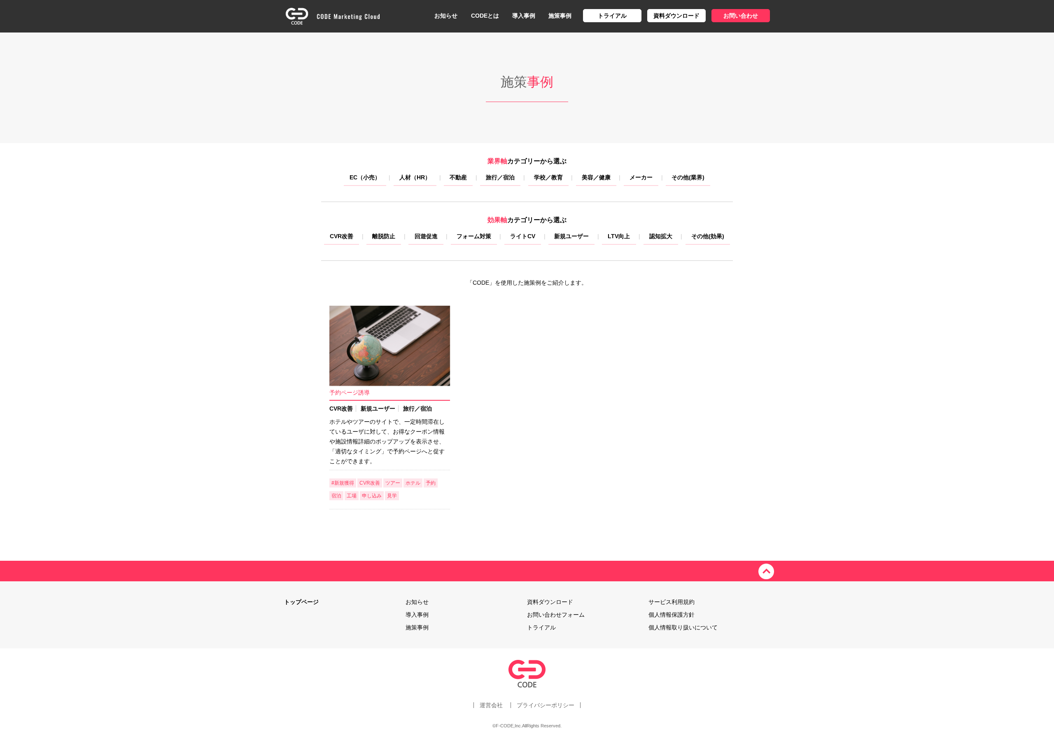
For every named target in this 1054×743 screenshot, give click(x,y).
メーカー (641, 177)
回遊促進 (426, 236)
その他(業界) (688, 177)
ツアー (392, 483)
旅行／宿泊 (500, 177)
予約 (431, 483)
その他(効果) (707, 236)
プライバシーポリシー (545, 705)
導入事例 (523, 15)
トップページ (301, 602)
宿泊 (336, 496)
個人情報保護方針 (671, 614)
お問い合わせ (740, 15)
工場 (352, 496)
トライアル (612, 15)
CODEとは (485, 15)
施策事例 (559, 15)
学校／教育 (548, 177)
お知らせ (445, 15)
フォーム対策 (474, 236)
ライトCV (522, 236)
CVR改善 (341, 236)
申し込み (372, 496)
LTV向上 (619, 236)
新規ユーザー (571, 236)
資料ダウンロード (676, 15)
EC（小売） (365, 177)
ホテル (413, 483)
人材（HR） (415, 177)
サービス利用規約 (671, 602)
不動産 (458, 177)
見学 (392, 496)
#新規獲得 (342, 483)
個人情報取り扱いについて (683, 627)
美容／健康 (596, 177)
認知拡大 (660, 236)
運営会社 (491, 705)
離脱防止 (383, 236)
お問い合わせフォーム (556, 614)
